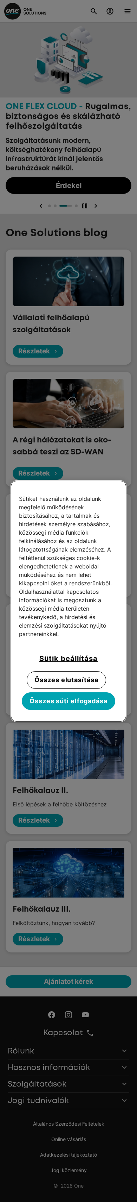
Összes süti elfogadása (68, 701)
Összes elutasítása (66, 680)
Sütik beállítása (68, 658)
